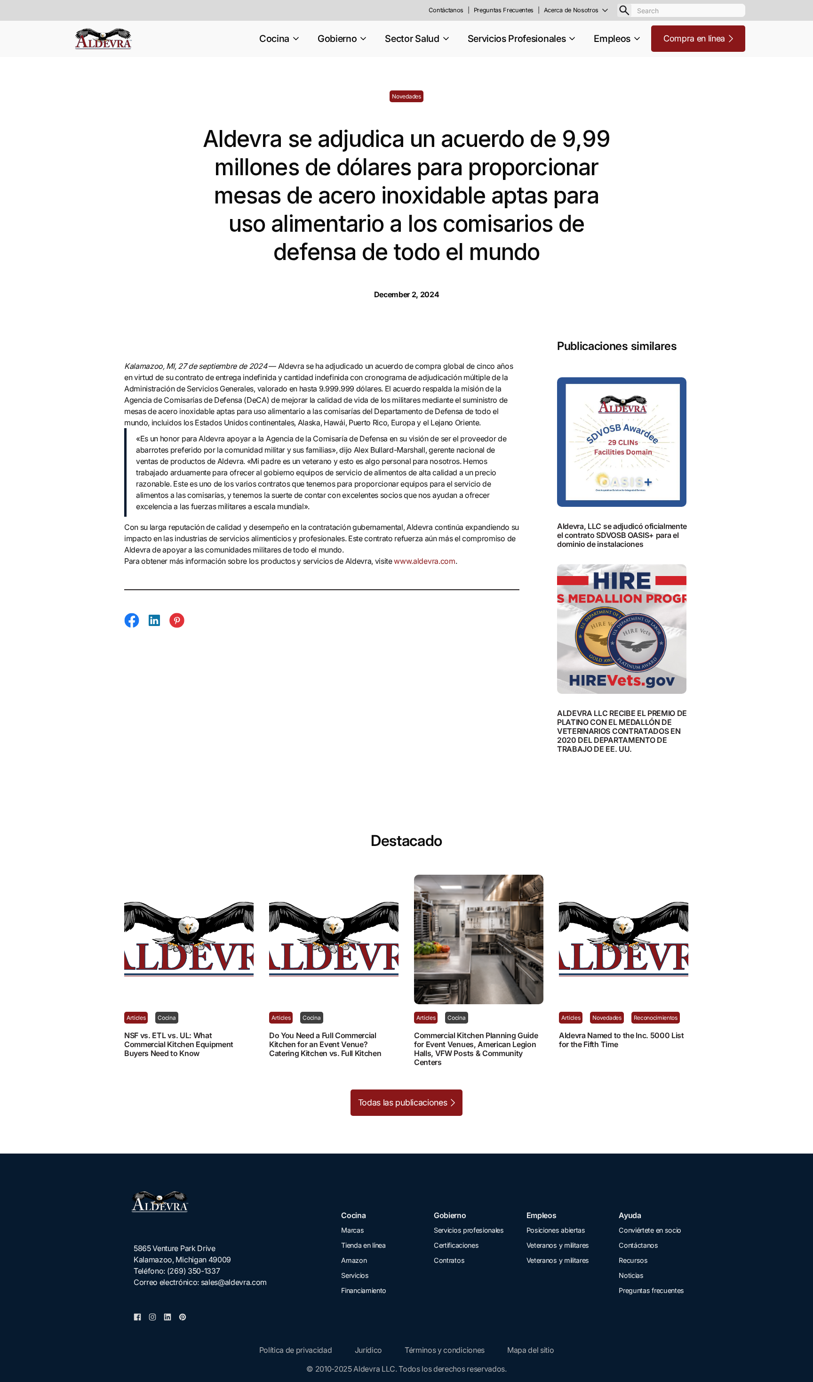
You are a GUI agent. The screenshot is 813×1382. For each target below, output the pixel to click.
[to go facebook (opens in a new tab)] (137, 1316)
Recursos (633, 1260)
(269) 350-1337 (193, 1271)
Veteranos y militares (557, 1245)
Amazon (354, 1260)
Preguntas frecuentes (651, 1290)
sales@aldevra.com (234, 1282)
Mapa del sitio (530, 1350)
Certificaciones (456, 1245)
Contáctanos (638, 1245)
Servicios (354, 1275)
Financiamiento (363, 1290)
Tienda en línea (363, 1245)
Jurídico (368, 1350)
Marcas (352, 1230)
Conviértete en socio (650, 1230)
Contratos (449, 1260)
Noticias (631, 1275)
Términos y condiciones (445, 1350)
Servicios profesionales (469, 1230)
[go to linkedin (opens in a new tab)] (167, 1316)
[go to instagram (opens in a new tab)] (152, 1316)
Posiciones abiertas (555, 1230)
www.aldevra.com (424, 561)
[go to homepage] (200, 1202)
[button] (580, 10)
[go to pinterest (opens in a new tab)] (182, 1316)
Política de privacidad (295, 1350)
